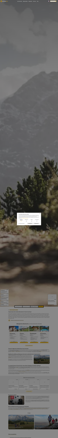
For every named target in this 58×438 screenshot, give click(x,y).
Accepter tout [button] (36, 223)
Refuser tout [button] (30, 223)
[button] (22, 223)
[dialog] (29, 219)
